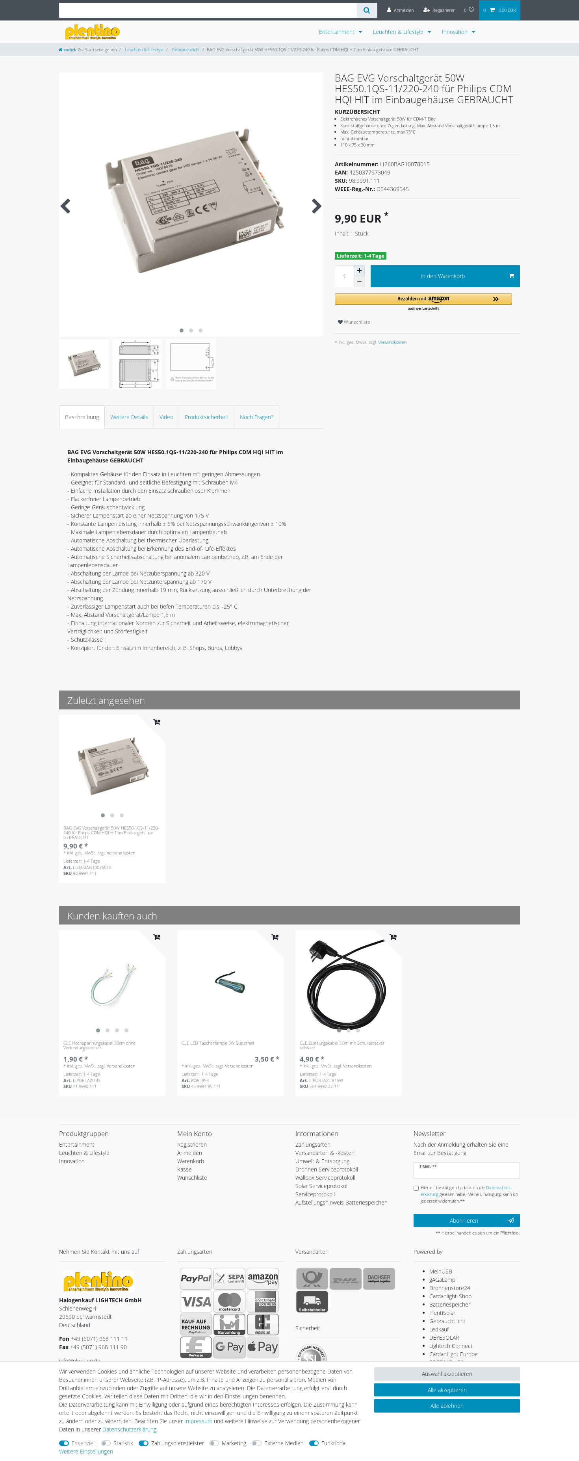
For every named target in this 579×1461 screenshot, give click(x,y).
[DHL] (345, 1278)
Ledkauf (439, 1329)
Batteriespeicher (449, 1304)
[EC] (263, 1324)
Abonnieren (464, 1220)
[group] (112, 768)
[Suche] (367, 10)
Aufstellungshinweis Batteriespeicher (340, 1202)
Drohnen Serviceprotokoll (326, 1169)
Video (166, 417)
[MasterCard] (229, 1301)
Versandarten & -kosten (324, 1153)
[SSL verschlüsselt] (311, 1359)
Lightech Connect (451, 1346)
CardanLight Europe (453, 1354)
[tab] (82, 417)
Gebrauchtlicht (185, 49)
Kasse (184, 1169)
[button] (423, 302)
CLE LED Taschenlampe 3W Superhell (218, 1043)
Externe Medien (284, 1443)
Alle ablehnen (447, 1405)
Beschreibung (82, 417)
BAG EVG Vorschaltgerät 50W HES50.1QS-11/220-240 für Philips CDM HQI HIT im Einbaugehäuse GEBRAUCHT (111, 833)
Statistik (123, 1443)
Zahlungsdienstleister (177, 1443)
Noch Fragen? (256, 417)
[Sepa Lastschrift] (229, 1278)
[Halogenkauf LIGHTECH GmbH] (98, 1281)
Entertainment (337, 31)
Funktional (334, 1443)
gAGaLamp (442, 1279)
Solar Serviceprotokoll (322, 1186)
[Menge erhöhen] (359, 270)
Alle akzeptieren (447, 1390)
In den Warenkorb (443, 276)
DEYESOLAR (444, 1337)
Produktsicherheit (206, 417)
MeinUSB (440, 1271)
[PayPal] (196, 1278)
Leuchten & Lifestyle (399, 31)
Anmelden (189, 1153)
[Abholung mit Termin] (312, 1301)
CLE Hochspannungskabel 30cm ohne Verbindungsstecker (99, 1046)
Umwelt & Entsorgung (322, 1161)
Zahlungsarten (312, 1144)
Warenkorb (190, 1161)
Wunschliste (356, 322)
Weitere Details (129, 417)
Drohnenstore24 (449, 1288)
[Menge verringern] (359, 281)
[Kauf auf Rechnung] (196, 1324)
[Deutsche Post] (312, 1278)
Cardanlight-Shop (450, 1296)
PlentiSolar (442, 1312)
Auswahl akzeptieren (447, 1373)
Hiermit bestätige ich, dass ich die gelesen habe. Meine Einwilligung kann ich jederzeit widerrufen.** (469, 1194)
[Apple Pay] (263, 1347)
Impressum (198, 1421)
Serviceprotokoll (315, 1194)
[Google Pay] (229, 1347)
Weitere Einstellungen (86, 1451)
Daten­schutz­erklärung (129, 1429)
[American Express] (263, 1301)
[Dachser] (379, 1278)
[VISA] (196, 1301)
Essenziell (84, 1443)
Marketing (234, 1443)
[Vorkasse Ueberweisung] (196, 1347)
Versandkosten (391, 342)
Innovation (455, 31)
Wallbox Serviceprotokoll (325, 1177)
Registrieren (192, 1144)
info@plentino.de (79, 1360)
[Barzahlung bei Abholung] (229, 1324)
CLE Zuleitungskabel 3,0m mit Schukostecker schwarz (342, 1046)
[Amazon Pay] (263, 1278)
